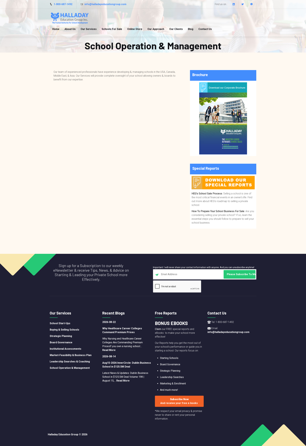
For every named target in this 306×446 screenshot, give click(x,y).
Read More (109, 350)
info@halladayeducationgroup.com (105, 4)
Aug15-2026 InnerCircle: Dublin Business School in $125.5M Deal (126, 364)
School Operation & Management (70, 367)
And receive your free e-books (179, 403)
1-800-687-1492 (63, 4)
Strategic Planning (61, 336)
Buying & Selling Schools (64, 329)
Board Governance (61, 342)
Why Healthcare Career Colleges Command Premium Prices (122, 330)
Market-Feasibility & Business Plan (70, 355)
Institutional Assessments (65, 348)
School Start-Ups (60, 323)
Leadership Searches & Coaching (70, 361)
